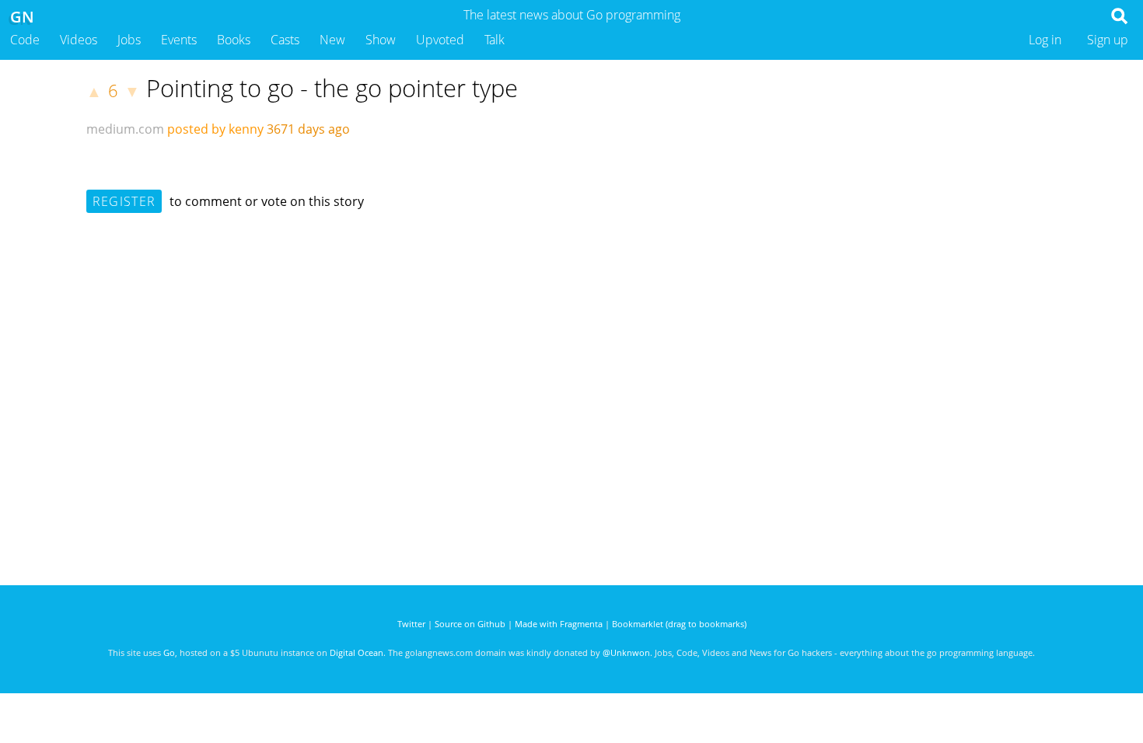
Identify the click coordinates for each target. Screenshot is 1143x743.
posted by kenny (215, 129)
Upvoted (440, 39)
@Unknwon (626, 652)
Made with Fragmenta (559, 624)
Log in (1045, 39)
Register (124, 201)
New (332, 39)
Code (25, 39)
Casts (285, 39)
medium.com (125, 129)
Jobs (129, 39)
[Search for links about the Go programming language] (1122, 20)
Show (380, 39)
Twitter (411, 624)
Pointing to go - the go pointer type (332, 88)
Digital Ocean (356, 652)
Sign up (1107, 39)
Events (179, 39)
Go (169, 652)
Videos (78, 39)
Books (233, 39)
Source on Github (470, 624)
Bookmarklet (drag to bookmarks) (679, 624)
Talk (494, 39)
